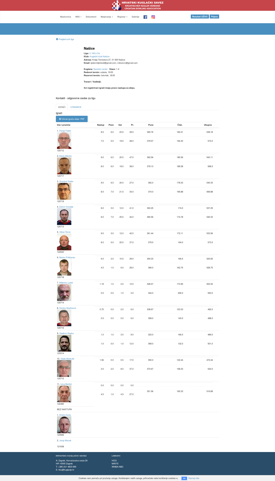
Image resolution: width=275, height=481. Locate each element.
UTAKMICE (75, 106)
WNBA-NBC (117, 466)
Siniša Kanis (65, 414)
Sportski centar (100, 68)
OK (184, 478)
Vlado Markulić (67, 358)
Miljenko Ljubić (66, 282)
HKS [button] (77, 16)
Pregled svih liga (66, 39)
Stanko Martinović (67, 307)
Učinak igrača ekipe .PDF (73, 118)
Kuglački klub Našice (99, 56)
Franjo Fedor (65, 130)
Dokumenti (91, 16)
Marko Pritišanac (67, 257)
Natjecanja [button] (106, 16)
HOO (114, 460)
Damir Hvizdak (66, 206)
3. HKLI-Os (94, 53)
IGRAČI (61, 106)
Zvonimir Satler (66, 181)
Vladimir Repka (66, 333)
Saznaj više (193, 478)
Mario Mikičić (65, 155)
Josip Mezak (65, 440)
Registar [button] (121, 16)
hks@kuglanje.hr (66, 469)
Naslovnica (65, 16)
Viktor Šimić (65, 231)
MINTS (115, 463)
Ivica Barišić (66, 383)
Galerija (135, 16)
